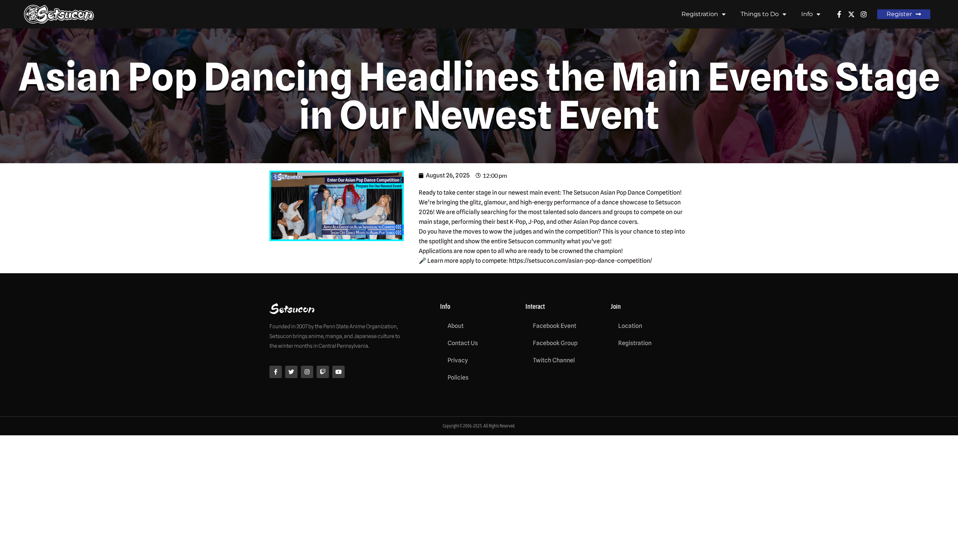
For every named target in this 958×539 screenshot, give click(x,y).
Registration (699, 14)
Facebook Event (554, 325)
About (456, 325)
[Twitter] (291, 372)
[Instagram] (307, 372)
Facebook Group (555, 343)
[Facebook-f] (275, 372)
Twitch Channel (554, 360)
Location (630, 325)
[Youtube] (338, 372)
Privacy (458, 360)
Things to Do (760, 14)
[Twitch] (323, 372)
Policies (458, 377)
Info (807, 14)
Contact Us (463, 343)
